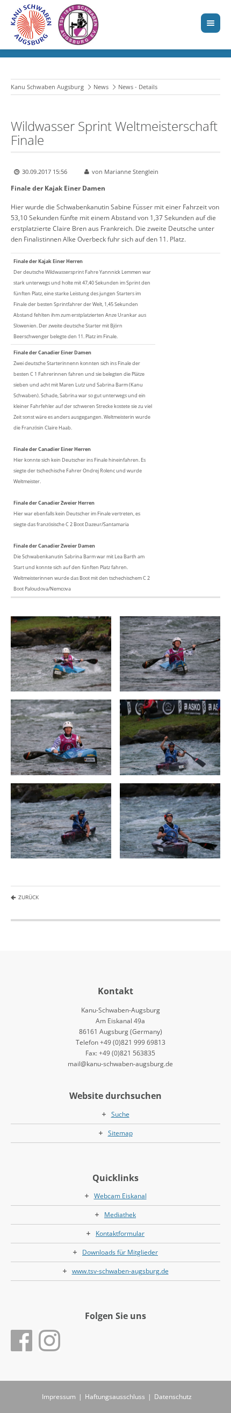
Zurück (28, 897)
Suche (120, 1114)
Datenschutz (173, 1396)
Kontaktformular (120, 1233)
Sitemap (120, 1133)
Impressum (59, 1396)
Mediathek (120, 1214)
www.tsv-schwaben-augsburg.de (120, 1271)
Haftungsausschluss (115, 1396)
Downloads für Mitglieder (120, 1252)
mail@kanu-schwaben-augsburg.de (120, 1063)
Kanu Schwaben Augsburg (47, 87)
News (101, 87)
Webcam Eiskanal (120, 1195)
